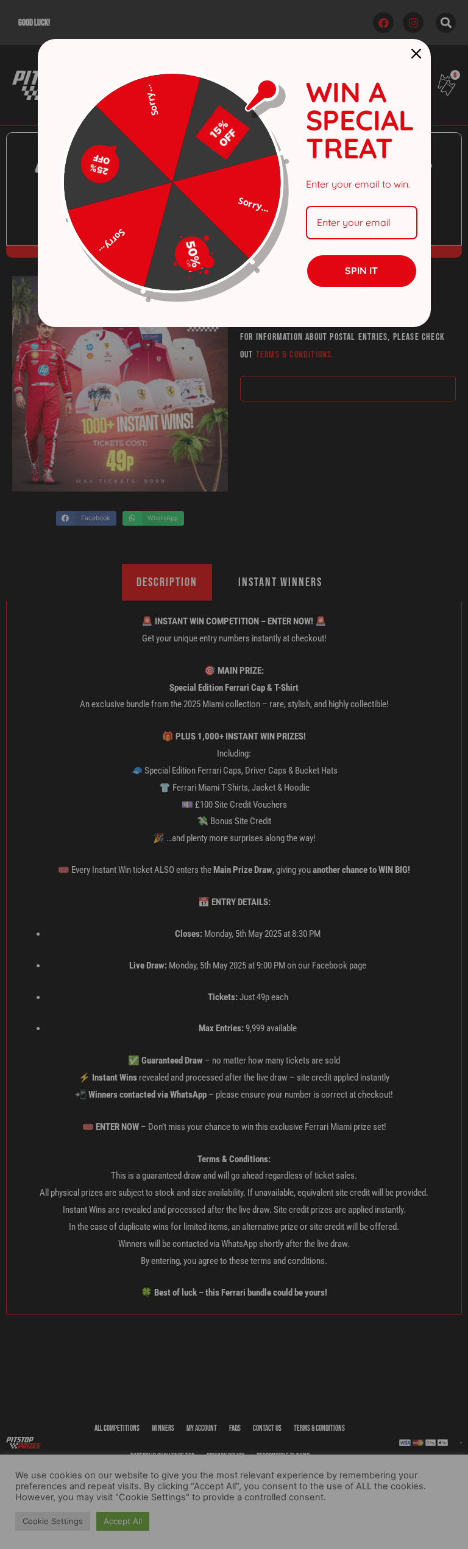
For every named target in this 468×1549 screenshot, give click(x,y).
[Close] (416, 53)
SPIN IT (361, 270)
